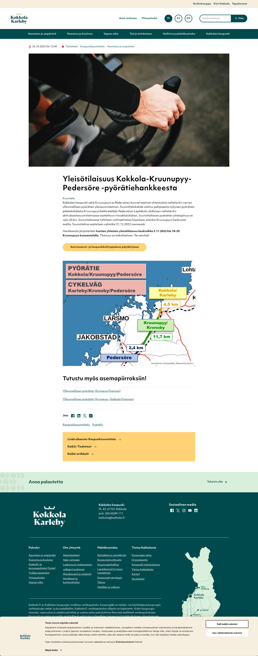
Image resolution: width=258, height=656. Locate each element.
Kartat (136, 574)
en (189, 19)
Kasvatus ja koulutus (80, 34)
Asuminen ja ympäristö (42, 34)
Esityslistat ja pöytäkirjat (111, 555)
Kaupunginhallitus (108, 565)
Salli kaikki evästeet (227, 624)
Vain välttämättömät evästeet (227, 633)
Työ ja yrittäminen (141, 34)
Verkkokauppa (202, 4)
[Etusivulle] (19, 18)
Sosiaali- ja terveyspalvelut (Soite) (42, 566)
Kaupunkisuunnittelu (92, 46)
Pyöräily (97, 425)
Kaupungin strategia (109, 578)
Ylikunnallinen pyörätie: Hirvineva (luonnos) (91, 391)
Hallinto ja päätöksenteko (179, 34)
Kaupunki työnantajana (146, 565)
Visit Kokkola (221, 4)
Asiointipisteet (71, 555)
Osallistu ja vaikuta (108, 587)
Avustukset (138, 579)
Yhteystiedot (149, 18)
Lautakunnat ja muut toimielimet (109, 571)
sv (179, 19)
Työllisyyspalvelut (39, 573)
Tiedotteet (71, 46)
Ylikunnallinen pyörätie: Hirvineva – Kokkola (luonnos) (98, 399)
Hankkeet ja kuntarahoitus (71, 581)
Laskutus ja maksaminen (77, 565)
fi (169, 19)
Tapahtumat (239, 4)
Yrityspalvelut (37, 578)
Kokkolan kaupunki (218, 34)
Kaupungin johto (142, 555)
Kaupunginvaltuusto (109, 560)
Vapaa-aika (111, 34)
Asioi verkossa (128, 18)
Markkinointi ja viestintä (77, 574)
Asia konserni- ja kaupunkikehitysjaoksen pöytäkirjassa (104, 247)
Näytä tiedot (51, 650)
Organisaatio (140, 560)
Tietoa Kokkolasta (142, 569)
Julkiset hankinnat (74, 569)
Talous (101, 582)
